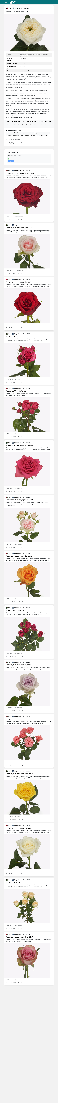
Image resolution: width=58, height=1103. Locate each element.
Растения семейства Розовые (14, 132)
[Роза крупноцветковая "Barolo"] (29, 302)
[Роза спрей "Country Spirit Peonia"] (29, 520)
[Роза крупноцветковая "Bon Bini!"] (29, 793)
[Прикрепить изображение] (8, 159)
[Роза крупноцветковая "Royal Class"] (29, 193)
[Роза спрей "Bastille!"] (29, 902)
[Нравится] (7, 143)
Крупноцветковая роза (28, 132)
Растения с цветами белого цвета (15, 135)
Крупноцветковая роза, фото (42, 132)
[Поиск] (52, 2)
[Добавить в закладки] (22, 143)
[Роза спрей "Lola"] (29, 356)
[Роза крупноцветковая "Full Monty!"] (29, 465)
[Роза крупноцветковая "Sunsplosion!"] (29, 576)
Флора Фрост (18, 8)
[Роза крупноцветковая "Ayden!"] (29, 685)
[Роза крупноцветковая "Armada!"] (29, 848)
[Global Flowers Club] (13, 2)
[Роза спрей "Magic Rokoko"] (29, 411)
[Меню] (6, 2)
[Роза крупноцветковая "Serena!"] (29, 247)
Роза (9, 8)
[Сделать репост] (19, 143)
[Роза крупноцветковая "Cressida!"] (29, 957)
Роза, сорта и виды (42, 135)
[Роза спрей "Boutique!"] (29, 739)
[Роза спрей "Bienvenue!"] (29, 630)
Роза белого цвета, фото (30, 135)
